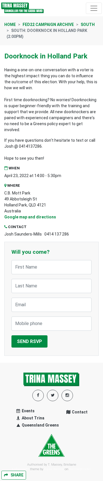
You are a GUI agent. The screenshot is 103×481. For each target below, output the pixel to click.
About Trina (32, 418)
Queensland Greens (40, 425)
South (88, 24)
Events (28, 411)
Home (10, 24)
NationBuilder (80, 469)
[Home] (22, 8)
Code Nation (54, 469)
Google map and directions (30, 217)
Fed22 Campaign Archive (48, 24)
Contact (79, 412)
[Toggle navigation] (94, 8)
